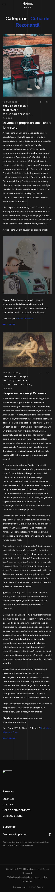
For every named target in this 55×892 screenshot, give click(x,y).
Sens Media (24, 877)
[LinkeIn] (15, 852)
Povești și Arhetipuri (15, 380)
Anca (9, 118)
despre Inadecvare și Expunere (24, 393)
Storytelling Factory (16, 114)
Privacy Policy (36, 887)
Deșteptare (10, 110)
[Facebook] (9, 852)
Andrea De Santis (24, 318)
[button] (51, 5)
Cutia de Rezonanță (15, 106)
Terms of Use (19, 887)
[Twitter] (4, 852)
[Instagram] (21, 852)
